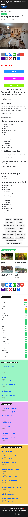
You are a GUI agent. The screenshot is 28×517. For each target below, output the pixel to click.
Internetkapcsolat (9, 225)
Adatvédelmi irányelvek (7, 510)
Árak (14, 72)
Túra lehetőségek (11, 240)
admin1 (3, 19)
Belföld (3, 330)
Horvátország (5, 319)
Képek (14, 78)
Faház (3, 313)
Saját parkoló (21, 234)
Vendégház (9, 11)
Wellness (4, 335)
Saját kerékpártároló (9, 234)
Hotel (3, 308)
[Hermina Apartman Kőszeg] (7, 256)
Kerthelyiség (20, 225)
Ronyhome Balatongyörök (18, 275)
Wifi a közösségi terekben (14, 243)
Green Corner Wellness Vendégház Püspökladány (6, 276)
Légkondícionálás (10, 228)
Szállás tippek (5, 352)
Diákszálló (4, 324)
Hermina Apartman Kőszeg (6, 261)
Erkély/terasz (18, 219)
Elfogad (4, 6)
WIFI (20, 240)
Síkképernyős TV (8, 237)
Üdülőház (4, 311)
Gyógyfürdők (5, 348)
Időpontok (14, 85)
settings (3, 4)
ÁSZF (13, 510)
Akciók (3, 354)
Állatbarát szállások (6, 343)
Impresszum (23, 510)
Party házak (4, 356)
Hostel (3, 326)
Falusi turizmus (5, 315)
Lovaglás (20, 228)
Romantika (4, 346)
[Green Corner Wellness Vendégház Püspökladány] (7, 269)
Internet (20, 222)
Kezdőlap (4, 11)
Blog (3, 304)
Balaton (3, 341)
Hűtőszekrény (10, 222)
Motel (3, 328)
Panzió (3, 306)
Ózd (21, 231)
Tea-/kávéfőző (20, 237)
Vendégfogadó (5, 321)
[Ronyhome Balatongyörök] (21, 269)
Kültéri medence (5, 339)
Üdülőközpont (5, 332)
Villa (3, 317)
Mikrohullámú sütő (11, 231)
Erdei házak (4, 337)
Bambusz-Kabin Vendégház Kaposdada (21, 261)
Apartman (4, 300)
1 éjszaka (9, 219)
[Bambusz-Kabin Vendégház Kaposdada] (21, 256)
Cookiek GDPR (18, 510)
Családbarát (4, 350)
